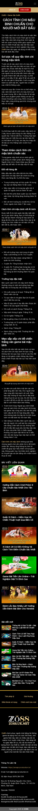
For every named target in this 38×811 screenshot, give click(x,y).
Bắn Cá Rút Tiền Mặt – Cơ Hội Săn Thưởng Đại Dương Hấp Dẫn (24, 658)
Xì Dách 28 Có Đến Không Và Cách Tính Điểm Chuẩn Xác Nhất (19, 548)
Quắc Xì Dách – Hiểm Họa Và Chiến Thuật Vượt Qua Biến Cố (18, 518)
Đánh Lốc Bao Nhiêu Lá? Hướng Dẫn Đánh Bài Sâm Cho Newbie (18, 607)
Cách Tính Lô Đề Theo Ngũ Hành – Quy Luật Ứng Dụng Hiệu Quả (23, 636)
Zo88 (4, 15)
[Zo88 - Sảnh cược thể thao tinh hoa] (19, 3)
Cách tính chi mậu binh (11, 442)
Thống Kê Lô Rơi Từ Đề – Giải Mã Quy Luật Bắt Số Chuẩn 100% (24, 627)
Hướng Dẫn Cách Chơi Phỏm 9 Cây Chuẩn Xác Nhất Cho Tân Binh (18, 488)
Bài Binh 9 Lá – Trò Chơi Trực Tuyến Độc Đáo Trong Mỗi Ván (24, 683)
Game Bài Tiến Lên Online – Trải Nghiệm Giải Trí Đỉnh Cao (18, 577)
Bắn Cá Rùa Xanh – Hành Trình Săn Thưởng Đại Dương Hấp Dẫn (24, 666)
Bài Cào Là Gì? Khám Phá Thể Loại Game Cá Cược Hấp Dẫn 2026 (24, 675)
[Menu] (35, 3)
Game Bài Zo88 (14, 15)
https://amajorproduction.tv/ (19, 767)
